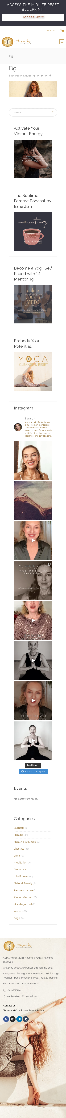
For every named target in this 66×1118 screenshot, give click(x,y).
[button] (61, 41)
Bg (13, 68)
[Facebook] (6, 1019)
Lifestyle (19, 848)
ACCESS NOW (33, 17)
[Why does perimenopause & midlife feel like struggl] (33, 580)
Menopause (21, 869)
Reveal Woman (23, 897)
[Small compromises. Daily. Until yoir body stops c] (33, 700)
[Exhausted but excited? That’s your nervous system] (33, 540)
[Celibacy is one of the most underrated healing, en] (33, 500)
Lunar (17, 855)
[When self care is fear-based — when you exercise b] (33, 460)
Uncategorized (23, 904)
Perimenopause (23, 890)
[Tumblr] (26, 1019)
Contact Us (9, 1005)
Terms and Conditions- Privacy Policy (23, 1010)
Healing (18, 834)
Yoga (17, 918)
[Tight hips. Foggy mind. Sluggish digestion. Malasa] (33, 660)
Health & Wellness (25, 841)
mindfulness (21, 876)
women (18, 911)
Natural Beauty (23, 883)
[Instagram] (13, 1019)
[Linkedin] (19, 1019)
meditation (20, 862)
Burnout (19, 827)
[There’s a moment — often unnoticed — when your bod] (33, 620)
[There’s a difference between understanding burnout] (33, 740)
